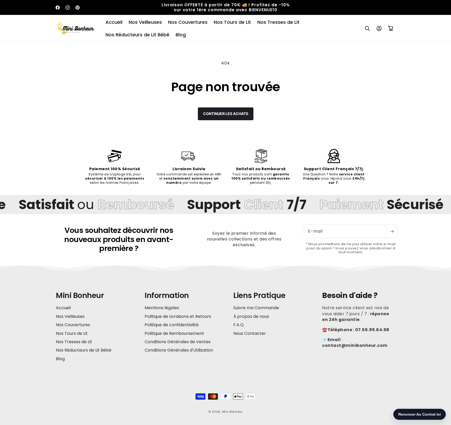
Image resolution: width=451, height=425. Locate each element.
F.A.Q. (238, 325)
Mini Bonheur (232, 412)
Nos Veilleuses (70, 316)
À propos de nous (251, 316)
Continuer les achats (225, 113)
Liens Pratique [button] (259, 295)
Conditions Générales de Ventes (178, 342)
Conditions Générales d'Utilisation (179, 350)
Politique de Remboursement (174, 333)
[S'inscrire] (391, 231)
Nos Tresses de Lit (74, 342)
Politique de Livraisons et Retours (178, 316)
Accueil (63, 308)
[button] (367, 28)
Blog (60, 359)
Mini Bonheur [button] (80, 295)
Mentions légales (162, 308)
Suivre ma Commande (256, 308)
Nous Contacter (249, 333)
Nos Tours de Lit (72, 333)
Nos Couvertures (73, 325)
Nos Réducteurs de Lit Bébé (83, 350)
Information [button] (167, 295)
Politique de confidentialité (172, 325)
